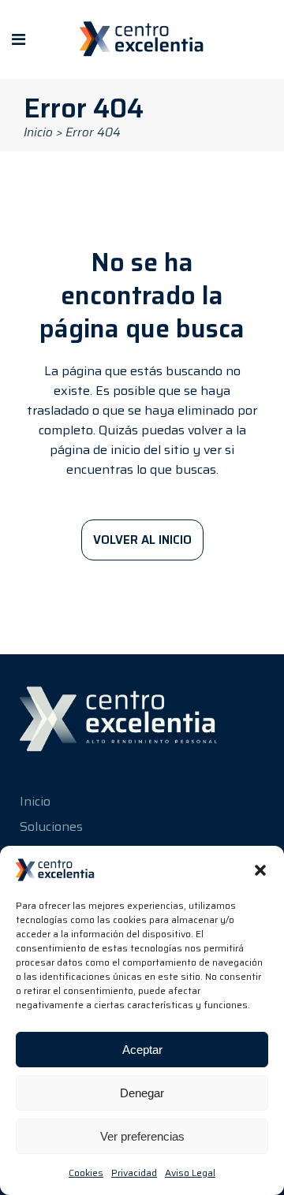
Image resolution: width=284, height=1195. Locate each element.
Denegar (142, 1093)
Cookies (86, 1172)
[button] (260, 870)
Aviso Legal (190, 1172)
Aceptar (142, 1049)
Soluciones (51, 826)
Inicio (38, 132)
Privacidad (134, 1172)
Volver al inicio (142, 539)
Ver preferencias (142, 1136)
